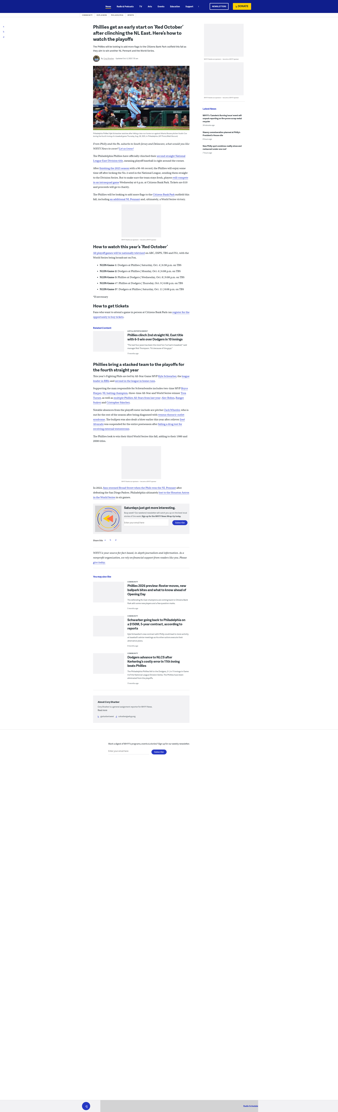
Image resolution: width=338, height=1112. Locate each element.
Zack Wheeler (172, 410)
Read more (102, 710)
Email (115, 540)
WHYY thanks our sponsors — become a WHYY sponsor (138, 240)
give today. (99, 562)
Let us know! (126, 148)
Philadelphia (117, 15)
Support (189, 6)
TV (140, 6)
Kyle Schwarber (167, 376)
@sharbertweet (107, 716)
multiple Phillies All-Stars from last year (137, 398)
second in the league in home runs (135, 381)
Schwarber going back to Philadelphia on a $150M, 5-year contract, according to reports (156, 624)
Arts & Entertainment (137, 331)
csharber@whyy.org (126, 716)
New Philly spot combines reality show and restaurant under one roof (222, 147)
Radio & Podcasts (125, 6)
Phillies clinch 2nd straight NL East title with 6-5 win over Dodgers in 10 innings (155, 337)
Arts (150, 6)
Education (175, 6)
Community (87, 15)
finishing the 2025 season (114, 168)
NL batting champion (115, 393)
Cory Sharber (109, 58)
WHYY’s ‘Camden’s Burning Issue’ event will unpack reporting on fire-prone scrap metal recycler (222, 118)
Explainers (102, 15)
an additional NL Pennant (125, 199)
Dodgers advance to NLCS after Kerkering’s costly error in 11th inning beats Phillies (153, 661)
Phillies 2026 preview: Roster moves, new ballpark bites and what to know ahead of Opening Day (156, 589)
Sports (131, 15)
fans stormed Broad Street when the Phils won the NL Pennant (139, 488)
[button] (86, 1106)
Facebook (105, 540)
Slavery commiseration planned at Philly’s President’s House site (221, 134)
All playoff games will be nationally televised (119, 253)
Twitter (110, 540)
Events (161, 6)
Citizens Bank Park (164, 194)
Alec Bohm (168, 398)
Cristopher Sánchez (118, 402)
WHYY (89, 6)
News (108, 6)
